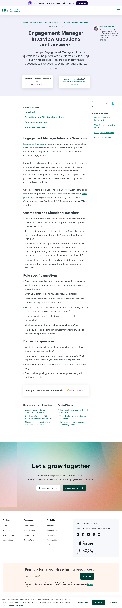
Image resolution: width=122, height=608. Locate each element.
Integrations (8, 540)
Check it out (82, 3)
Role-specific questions (36, 122)
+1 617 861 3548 (91, 524)
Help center (29, 526)
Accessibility (52, 540)
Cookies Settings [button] (84, 602)
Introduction (31, 112)
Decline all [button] (113, 602)
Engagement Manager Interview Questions (103, 118)
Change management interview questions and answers (38, 423)
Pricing (5, 526)
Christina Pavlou (107, 27)
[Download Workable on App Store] (86, 543)
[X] (104, 40)
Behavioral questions (36, 127)
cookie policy (18, 605)
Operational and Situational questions (44, 117)
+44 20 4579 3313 (104, 528)
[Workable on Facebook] (83, 535)
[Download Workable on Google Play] (86, 551)
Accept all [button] (98, 602)
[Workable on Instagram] (99, 535)
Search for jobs (30, 540)
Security (6, 545)
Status (49, 545)
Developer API (30, 535)
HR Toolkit (27, 23)
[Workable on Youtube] (88, 535)
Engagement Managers (34, 144)
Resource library (30, 530)
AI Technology (9, 535)
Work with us (52, 530)
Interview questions (52, 23)
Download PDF (101, 104)
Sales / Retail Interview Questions (74, 23)
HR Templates (37, 23)
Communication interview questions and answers (35, 411)
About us (50, 526)
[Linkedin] (101, 40)
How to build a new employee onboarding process (71, 423)
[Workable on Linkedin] (78, 535)
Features (6, 530)
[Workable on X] (93, 535)
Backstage (51, 535)
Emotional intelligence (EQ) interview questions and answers (38, 417)
